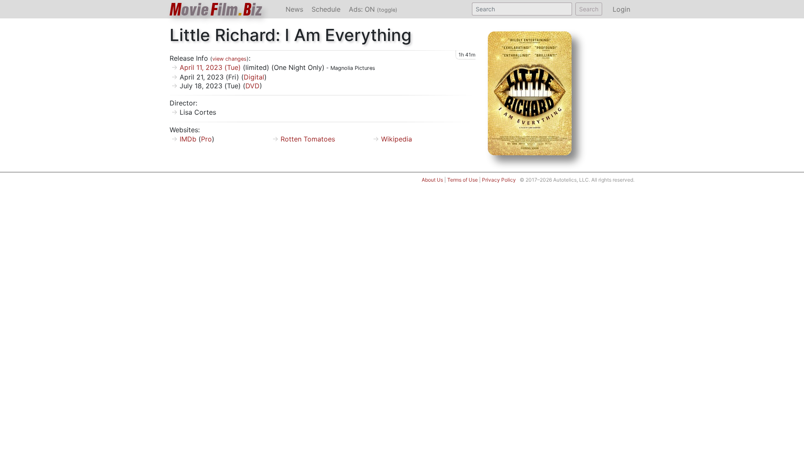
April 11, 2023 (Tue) (210, 67)
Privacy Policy (499, 180)
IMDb (188, 139)
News (294, 9)
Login (621, 9)
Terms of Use (462, 180)
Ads (373, 9)
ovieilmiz (216, 9)
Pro (206, 139)
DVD (252, 86)
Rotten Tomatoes (308, 139)
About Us (432, 180)
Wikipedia (396, 139)
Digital (254, 77)
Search (588, 9)
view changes (229, 59)
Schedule (326, 9)
